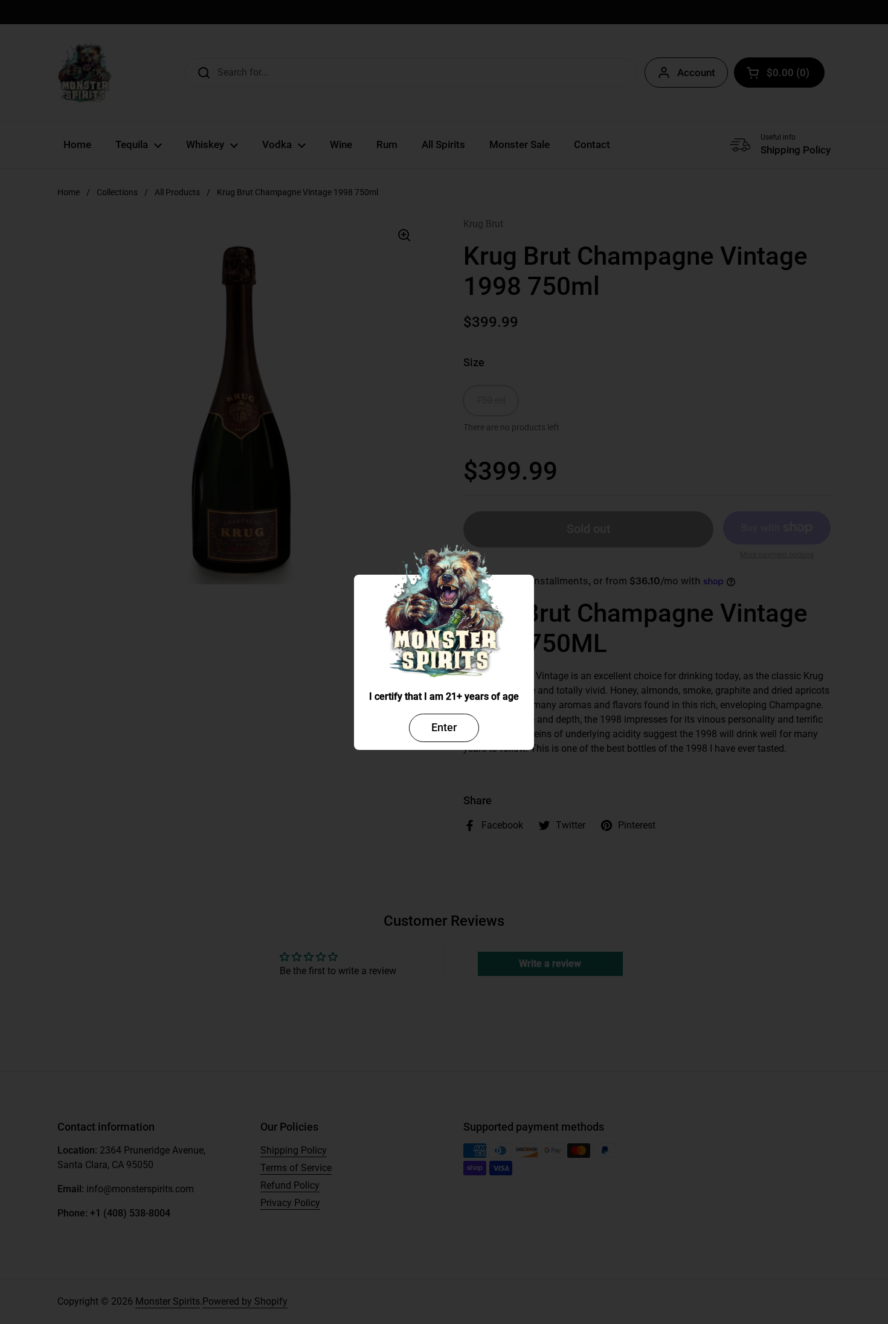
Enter (444, 727)
